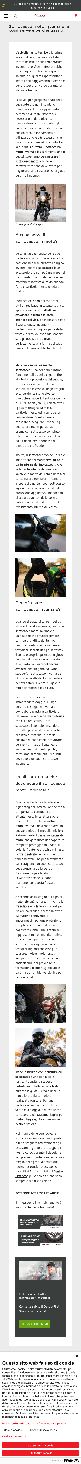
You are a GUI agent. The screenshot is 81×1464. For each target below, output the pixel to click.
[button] (15, 16)
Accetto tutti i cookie (40, 1445)
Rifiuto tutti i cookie (40, 1453)
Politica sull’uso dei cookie (18, 1423)
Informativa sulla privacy (51, 1423)
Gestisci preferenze (14, 1436)
